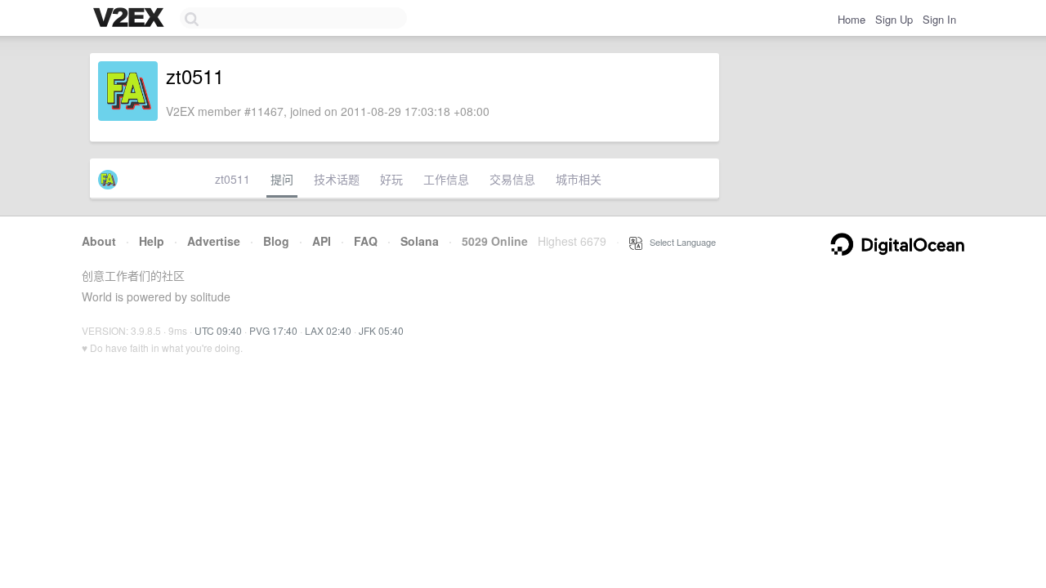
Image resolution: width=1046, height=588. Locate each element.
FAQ (366, 241)
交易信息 (512, 179)
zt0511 (232, 179)
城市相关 (578, 179)
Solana (419, 241)
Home (851, 19)
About (99, 241)
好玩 (391, 179)
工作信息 (446, 179)
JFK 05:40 (381, 330)
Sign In (939, 19)
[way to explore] (131, 19)
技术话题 (337, 179)
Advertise (213, 241)
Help (151, 241)
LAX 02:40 (328, 330)
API (321, 241)
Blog (276, 241)
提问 (281, 179)
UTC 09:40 (218, 330)
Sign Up (894, 19)
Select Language (679, 241)
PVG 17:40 (273, 330)
